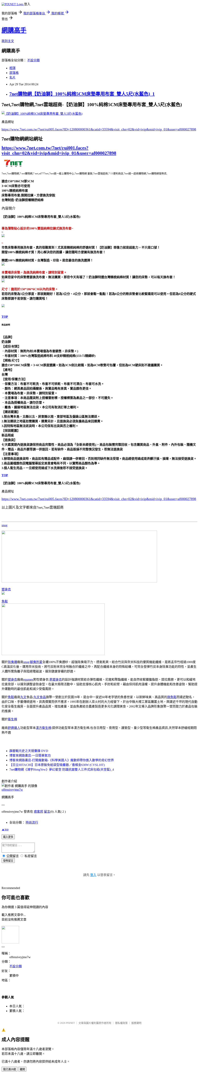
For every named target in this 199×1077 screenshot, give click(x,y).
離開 (22, 1069)
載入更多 (8, 836)
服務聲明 (136, 1022)
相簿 (12, 68)
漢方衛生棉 (43, 727)
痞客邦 (38, 811)
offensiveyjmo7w (12, 789)
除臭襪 (12, 662)
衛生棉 (12, 719)
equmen (28, 679)
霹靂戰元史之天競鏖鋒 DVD (28, 750)
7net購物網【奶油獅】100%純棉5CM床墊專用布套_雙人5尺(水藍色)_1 (82, 93)
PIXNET (70, 1022)
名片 (12, 77)
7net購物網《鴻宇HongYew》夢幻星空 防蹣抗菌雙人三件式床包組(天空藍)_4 (61, 769)
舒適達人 (14, 727)
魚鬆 (5, 601)
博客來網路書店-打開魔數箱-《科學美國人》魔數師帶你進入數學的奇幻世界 (61, 760)
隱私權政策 (121, 1022)
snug (4, 525)
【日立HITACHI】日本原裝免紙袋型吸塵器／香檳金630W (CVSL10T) (57, 765)
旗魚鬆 (171, 697)
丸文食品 (39, 697)
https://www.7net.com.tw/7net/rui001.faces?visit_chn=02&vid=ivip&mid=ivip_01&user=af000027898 (59, 150)
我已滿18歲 (9, 1069)
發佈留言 (8, 860)
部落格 (14, 72)
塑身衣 (6, 589)
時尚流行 (32, 822)
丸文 (23, 697)
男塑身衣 (55, 679)
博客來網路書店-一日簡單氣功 (30, 755)
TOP (5, 316)
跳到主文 (8, 41)
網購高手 (14, 30)
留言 (47, 811)
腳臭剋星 (36, 662)
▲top (5, 829)
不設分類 (33, 60)
